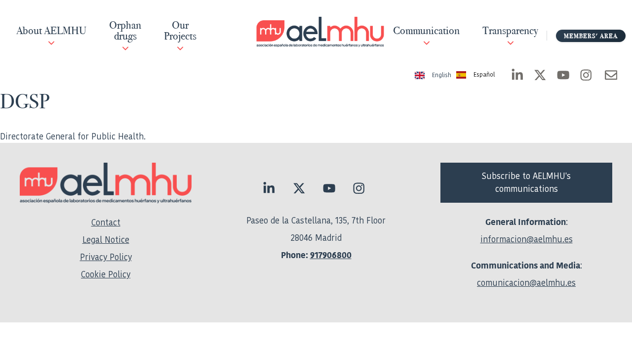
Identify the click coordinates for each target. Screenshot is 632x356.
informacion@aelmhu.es (526, 239)
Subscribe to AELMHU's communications (526, 182)
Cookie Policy (105, 274)
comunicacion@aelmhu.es (526, 283)
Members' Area (591, 36)
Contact (105, 222)
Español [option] (484, 75)
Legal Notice (105, 240)
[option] (475, 75)
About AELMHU (51, 31)
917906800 (331, 255)
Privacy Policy (106, 257)
